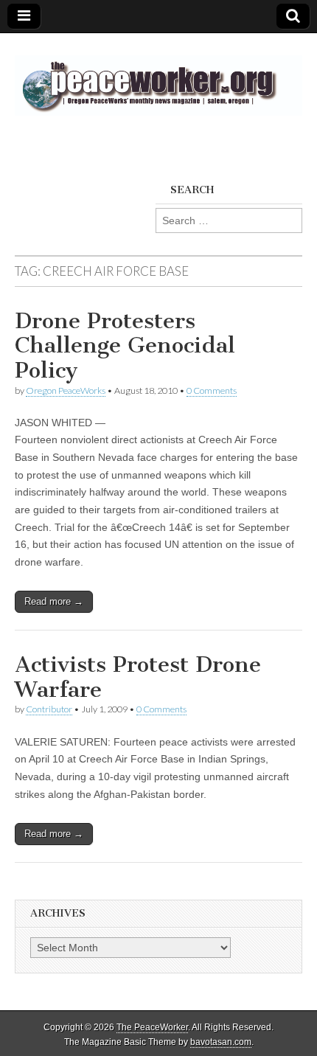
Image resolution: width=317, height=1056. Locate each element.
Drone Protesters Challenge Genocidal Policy (125, 345)
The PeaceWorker (152, 1027)
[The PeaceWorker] (158, 77)
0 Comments (212, 390)
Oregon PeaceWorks (65, 390)
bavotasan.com (220, 1042)
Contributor (49, 709)
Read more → (53, 601)
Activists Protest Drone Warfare (138, 677)
